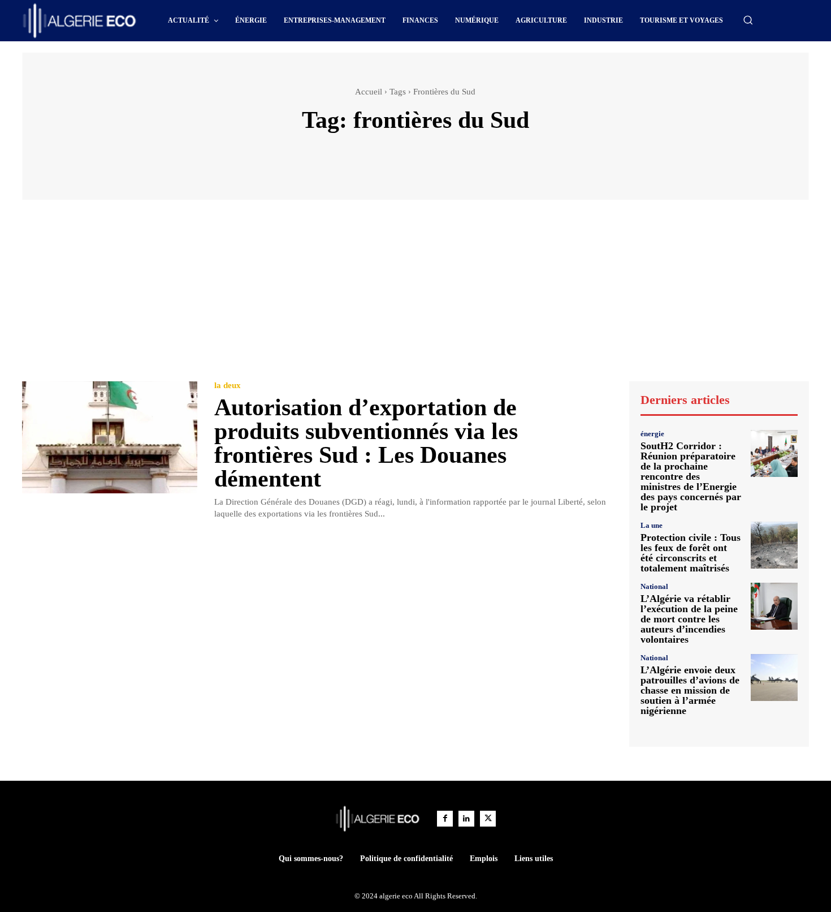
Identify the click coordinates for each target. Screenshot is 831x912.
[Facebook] (445, 819)
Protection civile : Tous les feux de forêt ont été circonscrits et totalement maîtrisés (690, 553)
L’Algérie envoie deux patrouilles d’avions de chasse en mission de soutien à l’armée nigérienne (689, 690)
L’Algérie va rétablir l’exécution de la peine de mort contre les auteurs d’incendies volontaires (689, 619)
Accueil (368, 91)
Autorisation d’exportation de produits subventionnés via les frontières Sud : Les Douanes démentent (366, 443)
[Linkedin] (466, 819)
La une (651, 525)
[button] (748, 20)
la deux (227, 385)
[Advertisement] (415, 296)
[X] (488, 819)
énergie (652, 433)
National (654, 586)
